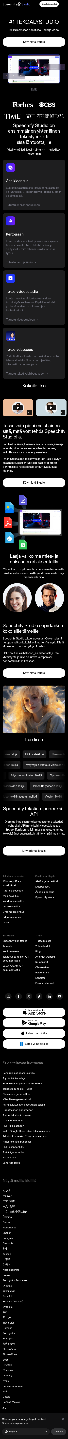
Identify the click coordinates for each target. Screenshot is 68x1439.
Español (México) (13, 1301)
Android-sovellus (13, 890)
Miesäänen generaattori (17, 1099)
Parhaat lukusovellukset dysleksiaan (24, 1104)
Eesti (6, 1359)
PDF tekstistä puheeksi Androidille (23, 1083)
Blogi (38, 951)
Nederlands (9, 1227)
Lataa (6, 922)
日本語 (7, 1259)
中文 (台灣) (9, 1206)
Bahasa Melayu (11, 1402)
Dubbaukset (42, 886)
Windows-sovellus (13, 901)
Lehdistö (40, 978)
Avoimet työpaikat (45, 956)
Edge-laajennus (12, 917)
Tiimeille (8, 946)
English (7, 1233)
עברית (6, 1381)
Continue (58, 1431)
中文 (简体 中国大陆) (15, 1211)
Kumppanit (41, 962)
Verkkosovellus (11, 906)
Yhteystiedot (42, 946)
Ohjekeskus (42, 967)
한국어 (7, 1264)
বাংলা (5, 1391)
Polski (6, 1275)
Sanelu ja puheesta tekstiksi (19, 1073)
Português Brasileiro (15, 1280)
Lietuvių (7, 1375)
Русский (7, 1285)
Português (9, 1333)
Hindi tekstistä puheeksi (17, 1141)
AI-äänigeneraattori (46, 881)
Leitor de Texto (11, 1163)
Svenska (8, 1307)
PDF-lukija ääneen (13, 1126)
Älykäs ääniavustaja (14, 1078)
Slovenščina (10, 1354)
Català (6, 1396)
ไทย (5, 1312)
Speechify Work (44, 897)
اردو (5, 1407)
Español (7, 1296)
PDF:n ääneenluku (13, 1147)
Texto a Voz (9, 1157)
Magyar (7, 1196)
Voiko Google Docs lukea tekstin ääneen (26, 1131)
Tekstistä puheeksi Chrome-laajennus (25, 1136)
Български (8, 1338)
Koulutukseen (11, 951)
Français (8, 1238)
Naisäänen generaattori (16, 1094)
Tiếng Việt (8, 1322)
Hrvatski (7, 1365)
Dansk (6, 1222)
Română (7, 1328)
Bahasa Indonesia (13, 1386)
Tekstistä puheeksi (13, 876)
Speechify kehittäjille (15, 941)
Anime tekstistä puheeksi (17, 1115)
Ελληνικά (8, 1370)
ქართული (9, 1344)
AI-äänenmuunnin (13, 1120)
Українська (9, 1291)
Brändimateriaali (44, 983)
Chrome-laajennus (13, 911)
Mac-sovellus (11, 896)
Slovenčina (9, 1349)
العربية (6, 1190)
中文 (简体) (9, 1201)
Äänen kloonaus (44, 892)
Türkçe (7, 1317)
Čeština (7, 1217)
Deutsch (8, 1243)
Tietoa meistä (43, 941)
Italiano (7, 1254)
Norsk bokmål (11, 1270)
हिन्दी (5, 1248)
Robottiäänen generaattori (18, 1110)
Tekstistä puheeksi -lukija (17, 1089)
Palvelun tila (42, 972)
